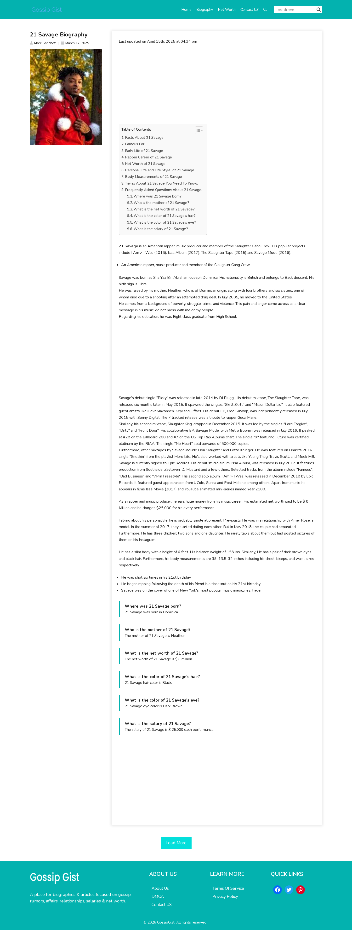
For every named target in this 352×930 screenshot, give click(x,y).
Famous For (134, 144)
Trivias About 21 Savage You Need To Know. (161, 183)
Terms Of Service (228, 888)
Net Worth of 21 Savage (145, 163)
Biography (204, 9)
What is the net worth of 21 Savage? (164, 209)
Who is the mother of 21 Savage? (161, 202)
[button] (265, 9)
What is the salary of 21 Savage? (161, 229)
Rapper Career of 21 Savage (148, 157)
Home (186, 9)
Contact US (249, 9)
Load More (176, 842)
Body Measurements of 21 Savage (153, 176)
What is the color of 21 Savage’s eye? (165, 222)
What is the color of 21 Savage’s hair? (165, 215)
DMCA (158, 896)
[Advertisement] (217, 84)
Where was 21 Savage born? (158, 196)
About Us (160, 888)
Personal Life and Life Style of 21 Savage (159, 170)
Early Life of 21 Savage (144, 150)
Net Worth (227, 9)
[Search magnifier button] (318, 9)
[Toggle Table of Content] (196, 130)
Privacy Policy (225, 896)
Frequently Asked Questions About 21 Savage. (163, 189)
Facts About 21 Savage (144, 137)
